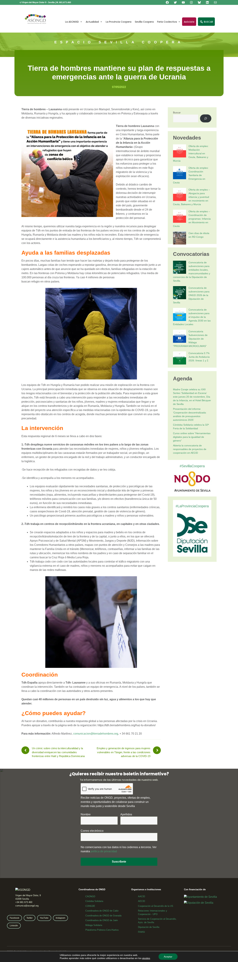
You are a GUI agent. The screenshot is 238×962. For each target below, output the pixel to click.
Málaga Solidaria (93, 925)
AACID (141, 896)
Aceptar (168, 956)
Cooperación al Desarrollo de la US (155, 906)
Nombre (86, 814)
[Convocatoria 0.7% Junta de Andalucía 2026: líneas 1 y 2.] (179, 358)
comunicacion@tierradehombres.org (95, 733)
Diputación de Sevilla (148, 927)
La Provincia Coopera (118, 22)
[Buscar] (205, 118)
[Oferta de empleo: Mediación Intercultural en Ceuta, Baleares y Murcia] (179, 151)
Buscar (177, 112)
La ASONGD (72, 22)
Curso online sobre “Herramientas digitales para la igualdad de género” (191, 437)
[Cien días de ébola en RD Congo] (179, 238)
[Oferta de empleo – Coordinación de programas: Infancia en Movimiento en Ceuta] (179, 217)
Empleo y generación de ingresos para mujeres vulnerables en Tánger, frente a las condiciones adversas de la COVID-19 (123, 752)
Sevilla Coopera (144, 22)
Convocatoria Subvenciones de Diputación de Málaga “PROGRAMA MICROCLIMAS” (190, 338)
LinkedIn (14, 925)
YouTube (44, 918)
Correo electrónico (92, 830)
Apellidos (126, 814)
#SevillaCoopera (192, 466)
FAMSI (141, 932)
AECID (141, 901)
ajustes (146, 958)
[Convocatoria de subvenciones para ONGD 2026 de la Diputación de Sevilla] (179, 293)
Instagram (60, 918)
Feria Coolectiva (167, 22)
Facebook (14, 918)
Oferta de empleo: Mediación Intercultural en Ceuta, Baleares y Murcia (191, 153)
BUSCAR (208, 22)
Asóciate (189, 22)
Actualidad (92, 22)
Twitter (29, 918)
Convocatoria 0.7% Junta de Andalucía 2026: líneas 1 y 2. (199, 357)
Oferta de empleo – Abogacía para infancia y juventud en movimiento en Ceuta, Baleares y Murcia (191, 197)
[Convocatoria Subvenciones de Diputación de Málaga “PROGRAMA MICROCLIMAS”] (179, 337)
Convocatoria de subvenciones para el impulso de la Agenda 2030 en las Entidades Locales (192, 317)
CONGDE (90, 906)
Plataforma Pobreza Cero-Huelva (101, 930)
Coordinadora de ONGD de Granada (103, 915)
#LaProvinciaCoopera (192, 506)
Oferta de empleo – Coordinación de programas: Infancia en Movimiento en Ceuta (192, 218)
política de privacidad (104, 851)
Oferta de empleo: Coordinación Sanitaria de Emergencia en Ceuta (191, 175)
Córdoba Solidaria (94, 901)
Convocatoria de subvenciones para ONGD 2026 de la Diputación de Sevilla (191, 295)
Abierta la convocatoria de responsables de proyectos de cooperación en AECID (189, 449)
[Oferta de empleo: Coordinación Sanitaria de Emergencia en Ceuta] (179, 173)
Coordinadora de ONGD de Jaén (101, 920)
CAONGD (90, 896)
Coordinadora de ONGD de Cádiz (102, 910)
